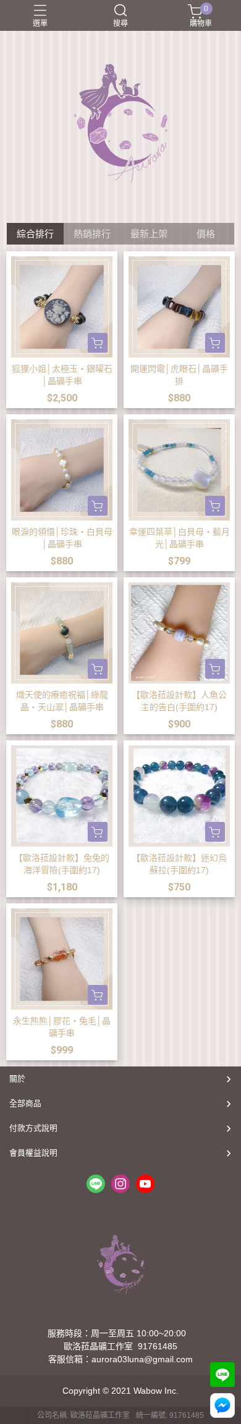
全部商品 (25, 1103)
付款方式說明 (33, 1128)
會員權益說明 (33, 1152)
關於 (17, 1078)
